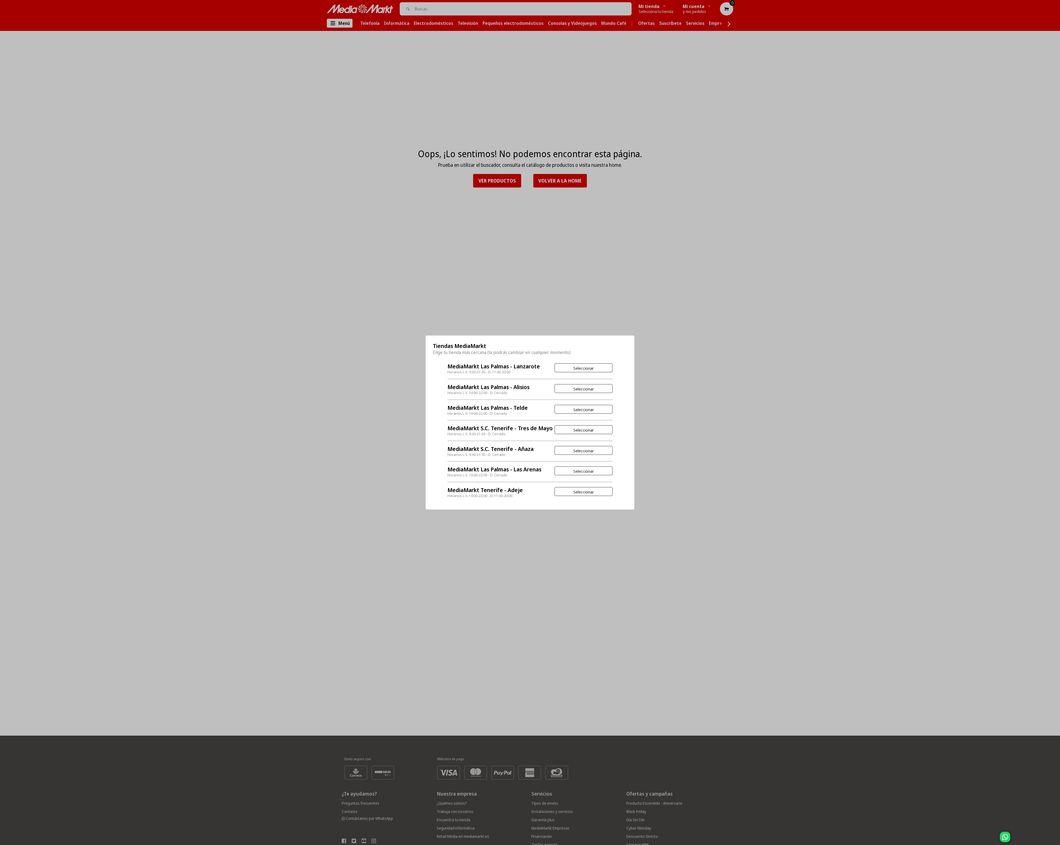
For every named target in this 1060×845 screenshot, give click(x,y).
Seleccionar (583, 368)
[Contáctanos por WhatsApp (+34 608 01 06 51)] (1055, 840)
